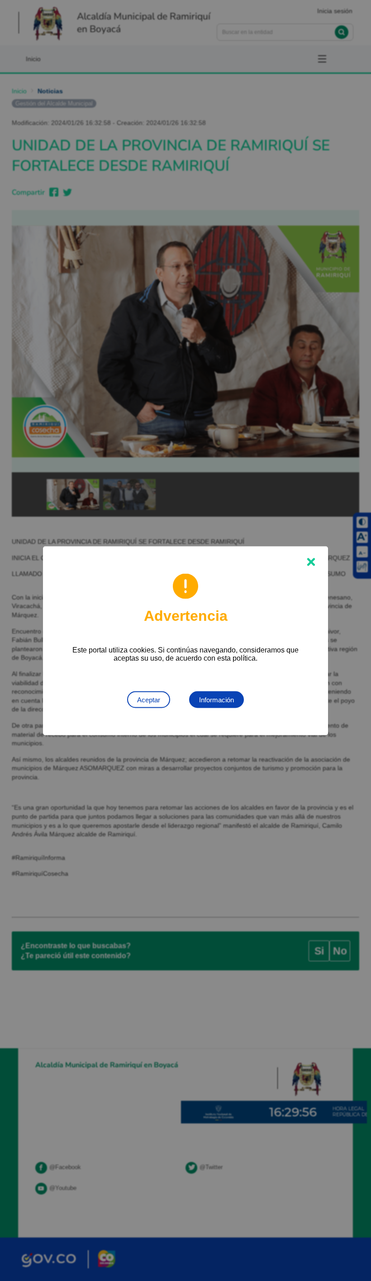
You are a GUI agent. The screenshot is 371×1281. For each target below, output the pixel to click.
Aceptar (148, 699)
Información (216, 699)
